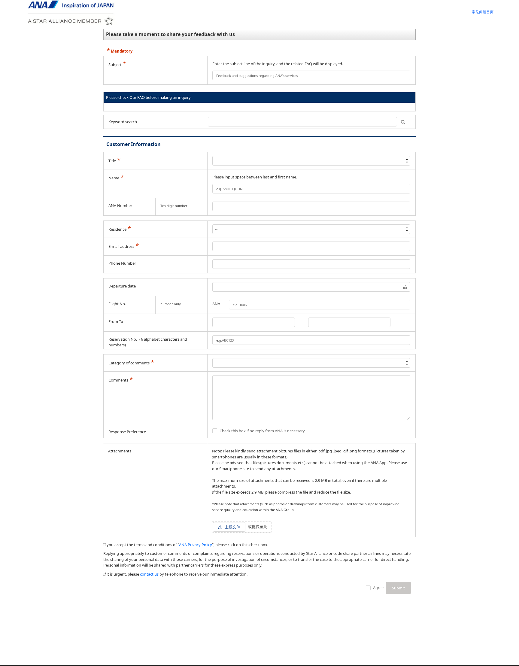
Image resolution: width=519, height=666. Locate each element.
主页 (482, 13)
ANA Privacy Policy (195, 544)
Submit (398, 588)
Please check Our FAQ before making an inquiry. (148, 97)
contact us (149, 574)
